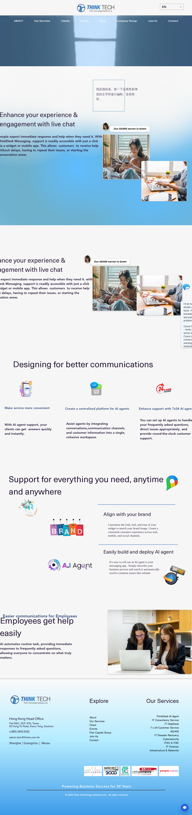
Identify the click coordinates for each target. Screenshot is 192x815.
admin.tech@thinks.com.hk (24, 737)
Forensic (174, 746)
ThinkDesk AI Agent (167, 716)
